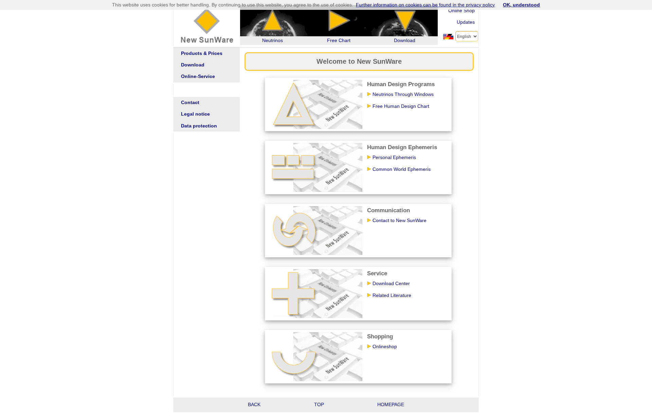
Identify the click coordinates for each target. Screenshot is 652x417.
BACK (254, 404)
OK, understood (521, 4)
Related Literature (392, 295)
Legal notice (195, 114)
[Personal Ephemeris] (314, 167)
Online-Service (198, 76)
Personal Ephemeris (394, 157)
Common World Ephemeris (402, 169)
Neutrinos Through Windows (403, 94)
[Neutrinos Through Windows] (314, 104)
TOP (319, 404)
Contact (190, 102)
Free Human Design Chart (401, 106)
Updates (466, 22)
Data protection (199, 125)
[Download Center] (314, 293)
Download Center (391, 283)
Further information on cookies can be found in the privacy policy (425, 4)
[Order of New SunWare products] (314, 356)
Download (192, 64)
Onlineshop (385, 346)
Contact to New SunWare (400, 220)
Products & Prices (201, 53)
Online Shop (461, 10)
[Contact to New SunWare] (314, 230)
